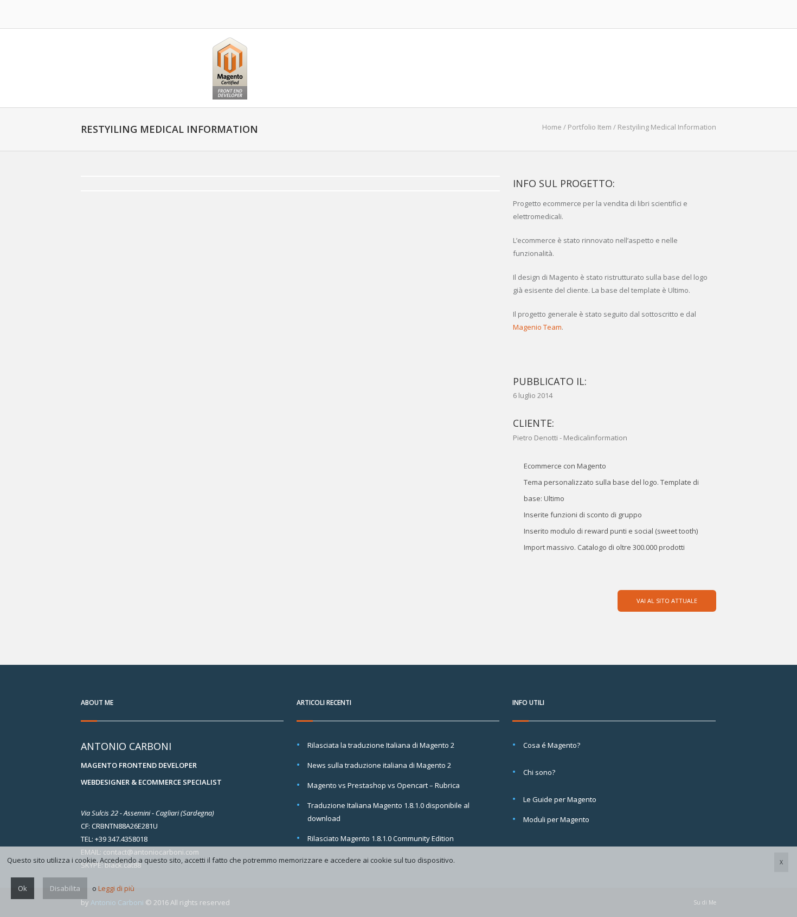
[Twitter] (612, 14)
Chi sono (458, 68)
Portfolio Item (590, 127)
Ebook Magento (587, 68)
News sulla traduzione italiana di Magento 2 (379, 765)
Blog (649, 68)
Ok (22, 888)
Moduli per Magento (556, 819)
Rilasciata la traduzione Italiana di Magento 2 (380, 745)
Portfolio (515, 68)
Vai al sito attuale (667, 601)
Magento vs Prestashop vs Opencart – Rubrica (383, 785)
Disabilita (65, 888)
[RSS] (707, 14)
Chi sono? (539, 772)
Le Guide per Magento (559, 799)
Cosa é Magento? (551, 745)
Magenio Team (537, 327)
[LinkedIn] (688, 14)
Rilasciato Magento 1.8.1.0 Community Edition (380, 838)
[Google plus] (669, 14)
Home (413, 68)
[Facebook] (631, 14)
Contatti (695, 68)
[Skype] (650, 14)
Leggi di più (116, 888)
